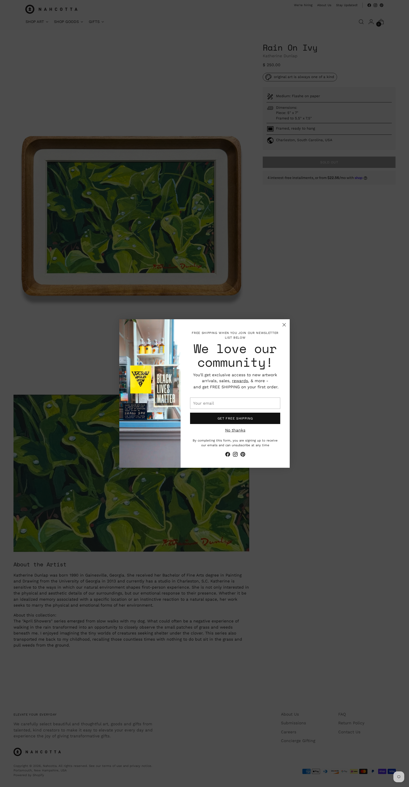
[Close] (284, 324)
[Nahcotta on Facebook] (228, 455)
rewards (240, 380)
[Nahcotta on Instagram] (235, 455)
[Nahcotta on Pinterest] (243, 455)
